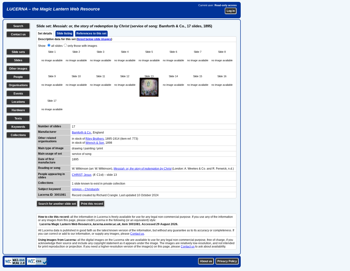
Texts (18, 118)
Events (18, 93)
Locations (18, 102)
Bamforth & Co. (81, 132)
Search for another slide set (57, 203)
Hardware (18, 110)
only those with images (82, 46)
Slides (18, 60)
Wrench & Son (94, 142)
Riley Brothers (94, 138)
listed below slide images (94, 39)
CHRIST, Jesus (81, 174)
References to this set (91, 33)
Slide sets (18, 52)
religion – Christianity (85, 189)
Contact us (18, 34)
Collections (18, 135)
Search (18, 26)
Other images (18, 68)
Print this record (92, 203)
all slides (57, 46)
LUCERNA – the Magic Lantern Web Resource (53, 9)
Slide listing (64, 33)
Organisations (18, 85)
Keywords (18, 126)
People (18, 77)
